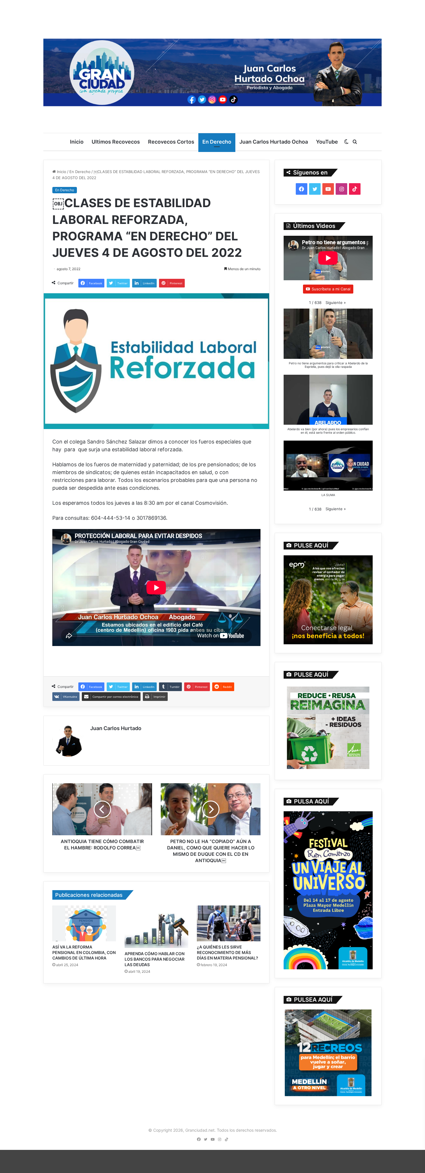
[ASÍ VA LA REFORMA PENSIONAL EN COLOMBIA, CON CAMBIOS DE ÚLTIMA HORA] (84, 923)
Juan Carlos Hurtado (115, 728)
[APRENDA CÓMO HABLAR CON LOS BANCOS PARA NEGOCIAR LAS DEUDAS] (156, 926)
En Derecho (216, 142)
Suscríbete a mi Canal (331, 289)
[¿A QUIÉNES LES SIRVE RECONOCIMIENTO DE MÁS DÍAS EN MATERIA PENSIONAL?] (228, 923)
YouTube (327, 142)
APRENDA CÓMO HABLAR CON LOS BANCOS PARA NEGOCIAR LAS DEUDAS (154, 959)
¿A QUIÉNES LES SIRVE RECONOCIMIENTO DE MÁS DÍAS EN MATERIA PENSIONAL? (227, 952)
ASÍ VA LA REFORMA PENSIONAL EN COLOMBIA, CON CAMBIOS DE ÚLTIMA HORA (84, 952)
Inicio (77, 142)
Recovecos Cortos (171, 142)
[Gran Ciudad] (212, 70)
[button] (336, 303)
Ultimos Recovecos (116, 142)
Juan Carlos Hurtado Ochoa (273, 142)
